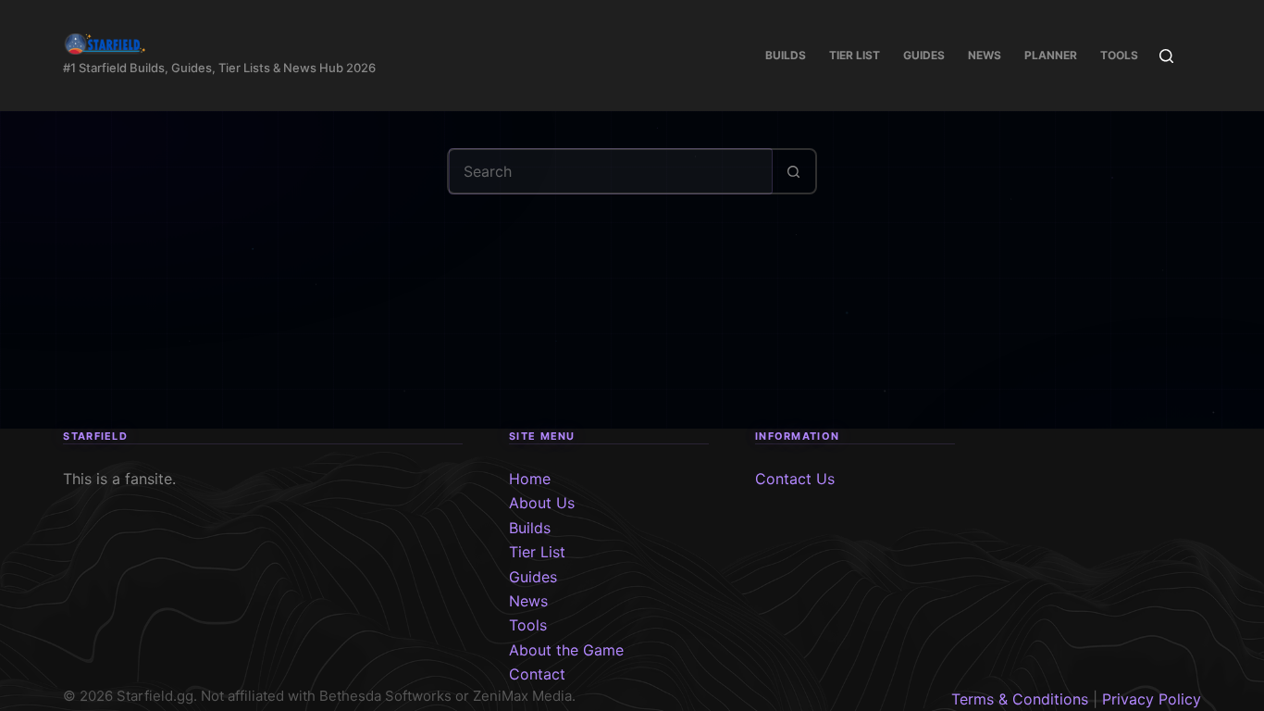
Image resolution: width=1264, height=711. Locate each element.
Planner (1050, 55)
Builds (785, 55)
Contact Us (795, 478)
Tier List (854, 55)
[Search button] (794, 171)
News (984, 55)
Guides (924, 55)
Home (530, 478)
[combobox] (611, 171)
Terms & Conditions (1019, 699)
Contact (537, 674)
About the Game (566, 650)
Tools (1119, 55)
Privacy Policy (1151, 699)
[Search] (1166, 56)
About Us (542, 502)
